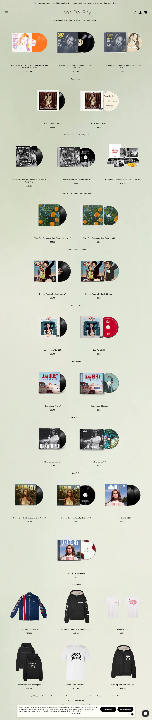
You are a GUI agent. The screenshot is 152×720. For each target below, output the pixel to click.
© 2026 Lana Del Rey (76, 700)
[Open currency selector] (135, 12)
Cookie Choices (117, 696)
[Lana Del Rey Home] (76, 12)
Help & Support (34, 696)
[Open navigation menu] (6, 12)
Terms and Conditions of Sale (53, 696)
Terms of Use (71, 696)
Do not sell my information (100, 696)
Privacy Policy (83, 696)
